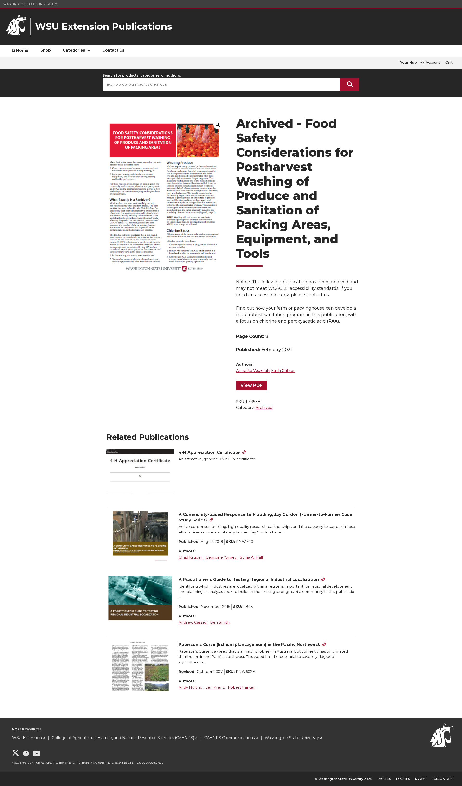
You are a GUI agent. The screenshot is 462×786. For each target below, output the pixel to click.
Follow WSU (443, 778)
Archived (264, 407)
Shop (45, 50)
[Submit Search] (349, 84)
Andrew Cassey (193, 622)
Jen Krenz (215, 687)
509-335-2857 (125, 762)
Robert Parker (241, 687)
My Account (429, 62)
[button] (217, 124)
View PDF (251, 385)
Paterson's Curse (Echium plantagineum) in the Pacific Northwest (249, 644)
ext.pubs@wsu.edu (150, 762)
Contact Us (113, 50)
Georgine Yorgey (221, 557)
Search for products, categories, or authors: (142, 75)
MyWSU (421, 778)
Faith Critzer (283, 370)
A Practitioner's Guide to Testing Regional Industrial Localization (249, 579)
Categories (74, 50)
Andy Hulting (191, 687)
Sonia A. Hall (251, 557)
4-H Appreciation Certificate (209, 452)
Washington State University (30, 4)
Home (22, 50)
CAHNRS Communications (229, 737)
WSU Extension (27, 737)
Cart (449, 62)
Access (385, 778)
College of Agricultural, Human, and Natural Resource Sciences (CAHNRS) (123, 737)
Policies (403, 778)
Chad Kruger (191, 557)
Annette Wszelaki (253, 370)
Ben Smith (220, 622)
